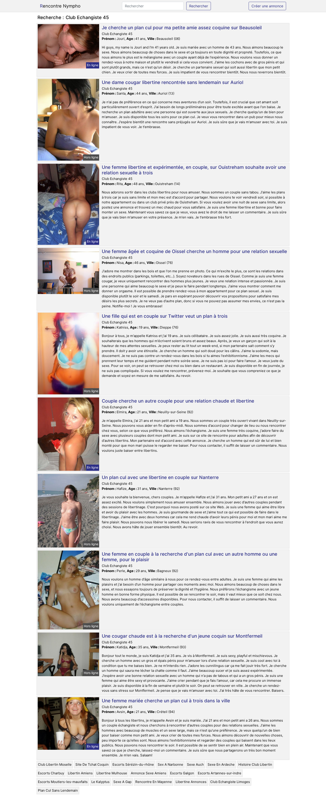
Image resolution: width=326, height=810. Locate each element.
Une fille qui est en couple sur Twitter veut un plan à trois (165, 316)
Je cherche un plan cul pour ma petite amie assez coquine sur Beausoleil (182, 27)
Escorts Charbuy (51, 773)
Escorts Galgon (182, 773)
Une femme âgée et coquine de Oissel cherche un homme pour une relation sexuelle (194, 251)
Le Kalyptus (100, 782)
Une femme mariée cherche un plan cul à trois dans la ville (166, 700)
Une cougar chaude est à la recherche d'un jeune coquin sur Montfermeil (182, 636)
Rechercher (198, 6)
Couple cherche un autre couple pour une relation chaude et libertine (178, 401)
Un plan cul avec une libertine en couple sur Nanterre (160, 477)
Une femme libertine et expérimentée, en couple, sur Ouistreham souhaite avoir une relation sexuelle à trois (194, 169)
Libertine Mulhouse (111, 773)
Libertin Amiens (80, 773)
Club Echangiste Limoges (230, 782)
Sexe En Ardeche (221, 764)
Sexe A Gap (122, 782)
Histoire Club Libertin (255, 764)
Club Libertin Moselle (55, 764)
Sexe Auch (195, 764)
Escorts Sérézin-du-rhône (133, 764)
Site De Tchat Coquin (92, 764)
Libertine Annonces (191, 782)
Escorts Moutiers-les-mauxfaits (63, 782)
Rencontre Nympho (60, 6)
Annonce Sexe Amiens (148, 773)
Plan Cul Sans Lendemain (58, 790)
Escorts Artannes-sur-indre (219, 773)
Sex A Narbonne (170, 764)
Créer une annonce (267, 6)
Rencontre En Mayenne (153, 782)
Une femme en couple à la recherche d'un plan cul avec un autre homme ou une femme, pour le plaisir (189, 556)
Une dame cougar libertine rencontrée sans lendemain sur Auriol (172, 82)
